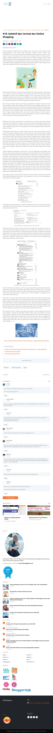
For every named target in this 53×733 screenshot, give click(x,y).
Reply (5, 395)
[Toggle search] (46, 4)
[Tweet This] (7, 44)
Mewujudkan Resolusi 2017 (12, 354)
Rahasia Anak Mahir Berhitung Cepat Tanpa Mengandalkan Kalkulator (26, 605)
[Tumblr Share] (15, 44)
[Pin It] (9, 44)
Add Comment (11, 497)
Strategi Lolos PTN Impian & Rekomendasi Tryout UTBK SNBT (24, 612)
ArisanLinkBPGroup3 (10, 627)
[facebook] (28, 717)
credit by (26, 89)
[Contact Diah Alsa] (14, 544)
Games (7, 633)
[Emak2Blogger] (6, 670)
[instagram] (31, 717)
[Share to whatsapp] (18, 44)
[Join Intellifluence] (38, 703)
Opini (25, 367)
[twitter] (37, 717)
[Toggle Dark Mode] (44, 4)
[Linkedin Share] (12, 44)
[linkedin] (34, 717)
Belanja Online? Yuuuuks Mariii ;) (38, 517)
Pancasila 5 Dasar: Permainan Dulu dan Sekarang (17, 635)
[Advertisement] (26, 15)
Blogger (16, 627)
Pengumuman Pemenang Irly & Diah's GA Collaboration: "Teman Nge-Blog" (26, 349)
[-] (39, 4)
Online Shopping (16, 367)
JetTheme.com (29, 731)
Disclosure (36, 731)
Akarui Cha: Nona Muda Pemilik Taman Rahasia (17, 629)
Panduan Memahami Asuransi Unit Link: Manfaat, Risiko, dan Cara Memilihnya (28, 584)
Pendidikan (8, 622)
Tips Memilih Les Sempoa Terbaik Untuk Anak (21, 591)
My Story (6, 367)
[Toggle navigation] (49, 4)
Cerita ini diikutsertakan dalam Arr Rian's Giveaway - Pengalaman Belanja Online (26, 341)
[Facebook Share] (4, 44)
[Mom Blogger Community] (6, 684)
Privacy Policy (43, 731)
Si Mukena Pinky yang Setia (12, 351)
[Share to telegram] (20, 44)
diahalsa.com (18, 731)
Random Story (12, 633)
